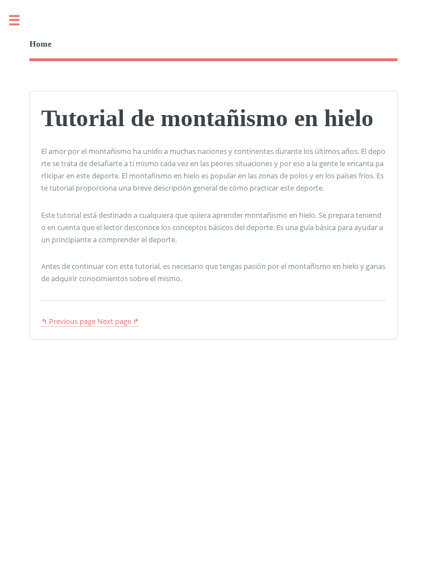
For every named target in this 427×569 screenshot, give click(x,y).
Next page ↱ (118, 321)
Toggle (20, 21)
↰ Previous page (68, 321)
